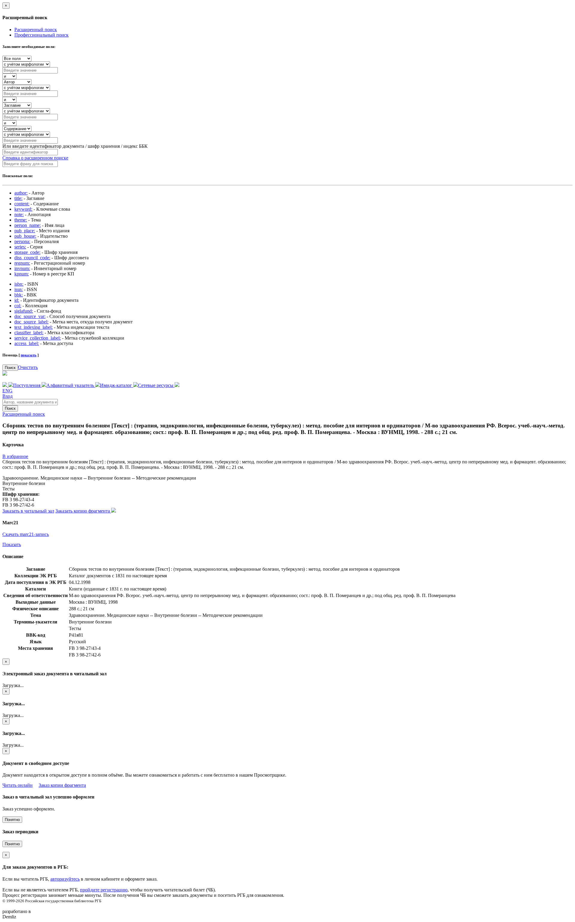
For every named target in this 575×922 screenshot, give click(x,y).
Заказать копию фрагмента (83, 510)
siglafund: (23, 311)
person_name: (27, 225)
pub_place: (24, 230)
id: (16, 300)
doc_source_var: (30, 316)
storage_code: (27, 252)
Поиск (10, 367)
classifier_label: (28, 332)
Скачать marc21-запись (25, 534)
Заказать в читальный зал (28, 510)
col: (17, 305)
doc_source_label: (31, 321)
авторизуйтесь (65, 879)
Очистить (28, 367)
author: (21, 192)
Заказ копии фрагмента (62, 785)
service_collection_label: (37, 338)
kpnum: (21, 273)
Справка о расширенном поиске (35, 157)
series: (20, 246)
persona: (22, 241)
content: (21, 203)
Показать (11, 544)
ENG (7, 390)
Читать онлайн (17, 785)
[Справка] (177, 385)
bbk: (18, 294)
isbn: (18, 284)
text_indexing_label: (33, 327)
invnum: (22, 268)
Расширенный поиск (35, 29)
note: (19, 214)
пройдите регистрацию (104, 889)
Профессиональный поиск (41, 34)
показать (29, 355)
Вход (7, 396)
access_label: (26, 343)
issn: (18, 289)
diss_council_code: (32, 257)
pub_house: (25, 236)
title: (18, 198)
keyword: (23, 209)
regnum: (22, 263)
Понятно (12, 819)
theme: (20, 219)
